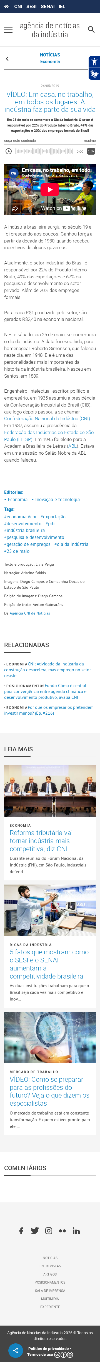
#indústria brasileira (24, 530)
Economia (17, 664)
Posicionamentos (25, 686)
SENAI (47, 6)
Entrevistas (50, 1266)
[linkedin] (76, 1231)
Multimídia (50, 1299)
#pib (50, 523)
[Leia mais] (50, 791)
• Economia (16, 499)
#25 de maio (16, 551)
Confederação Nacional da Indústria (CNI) (47, 418)
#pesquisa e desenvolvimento (34, 537)
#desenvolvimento (22, 523)
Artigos (50, 1274)
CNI (18, 6)
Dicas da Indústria (31, 945)
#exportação (53, 516)
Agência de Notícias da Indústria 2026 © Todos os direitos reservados (50, 1335)
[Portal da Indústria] (6, 6)
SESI (31, 6)
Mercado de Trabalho (34, 1072)
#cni (32, 516)
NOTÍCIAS (50, 55)
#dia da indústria (71, 544)
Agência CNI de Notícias (30, 613)
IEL (62, 6)
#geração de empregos (27, 544)
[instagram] (48, 1231)
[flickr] (62, 1231)
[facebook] (21, 1231)
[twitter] (34, 1231)
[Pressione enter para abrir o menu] (8, 30)
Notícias (50, 1258)
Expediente (50, 1307)
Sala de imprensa (50, 1290)
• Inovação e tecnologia (56, 499)
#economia (15, 516)
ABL (72, 446)
